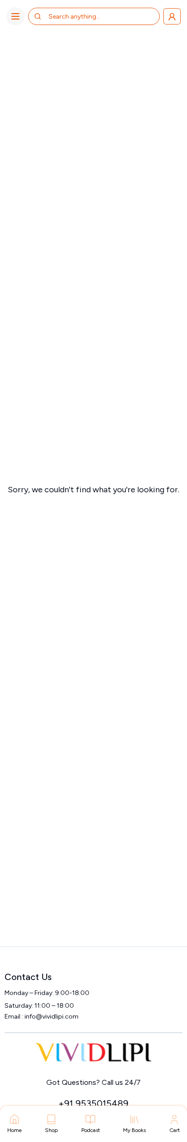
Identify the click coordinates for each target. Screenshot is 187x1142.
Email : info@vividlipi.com (42, 1016)
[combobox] (84, 16)
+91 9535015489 (93, 1103)
